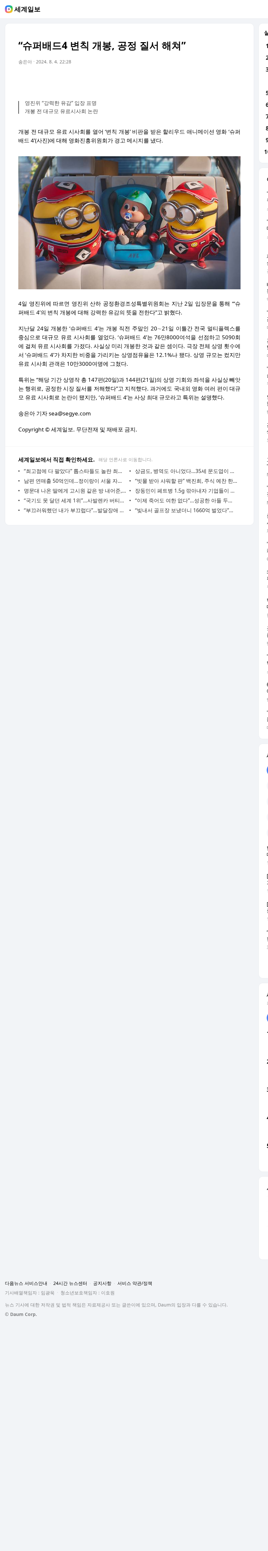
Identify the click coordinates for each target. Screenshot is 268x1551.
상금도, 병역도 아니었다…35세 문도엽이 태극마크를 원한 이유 (186, 471)
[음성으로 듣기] (194, 80)
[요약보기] (181, 80)
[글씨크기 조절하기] (220, 80)
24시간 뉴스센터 (70, 1283)
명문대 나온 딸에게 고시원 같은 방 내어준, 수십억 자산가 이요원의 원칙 (75, 490)
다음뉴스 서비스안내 (26, 1283)
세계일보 (27, 9)
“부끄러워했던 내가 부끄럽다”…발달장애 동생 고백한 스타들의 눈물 (75, 510)
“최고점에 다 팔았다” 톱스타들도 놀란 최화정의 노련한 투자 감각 (75, 471)
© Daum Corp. (21, 1314)
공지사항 (102, 1283)
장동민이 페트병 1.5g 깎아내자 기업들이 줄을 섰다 (186, 490)
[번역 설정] (207, 80)
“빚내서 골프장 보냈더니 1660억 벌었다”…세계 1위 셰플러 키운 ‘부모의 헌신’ (186, 510)
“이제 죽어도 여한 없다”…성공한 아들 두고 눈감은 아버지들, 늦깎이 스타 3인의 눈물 (186, 500)
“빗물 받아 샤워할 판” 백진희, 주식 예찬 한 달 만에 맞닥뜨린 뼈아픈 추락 (186, 480)
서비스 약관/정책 (134, 1283)
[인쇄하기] (234, 80)
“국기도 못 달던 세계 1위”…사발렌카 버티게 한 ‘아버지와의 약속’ (75, 500)
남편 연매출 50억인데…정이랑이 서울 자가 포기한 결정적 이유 (75, 480)
